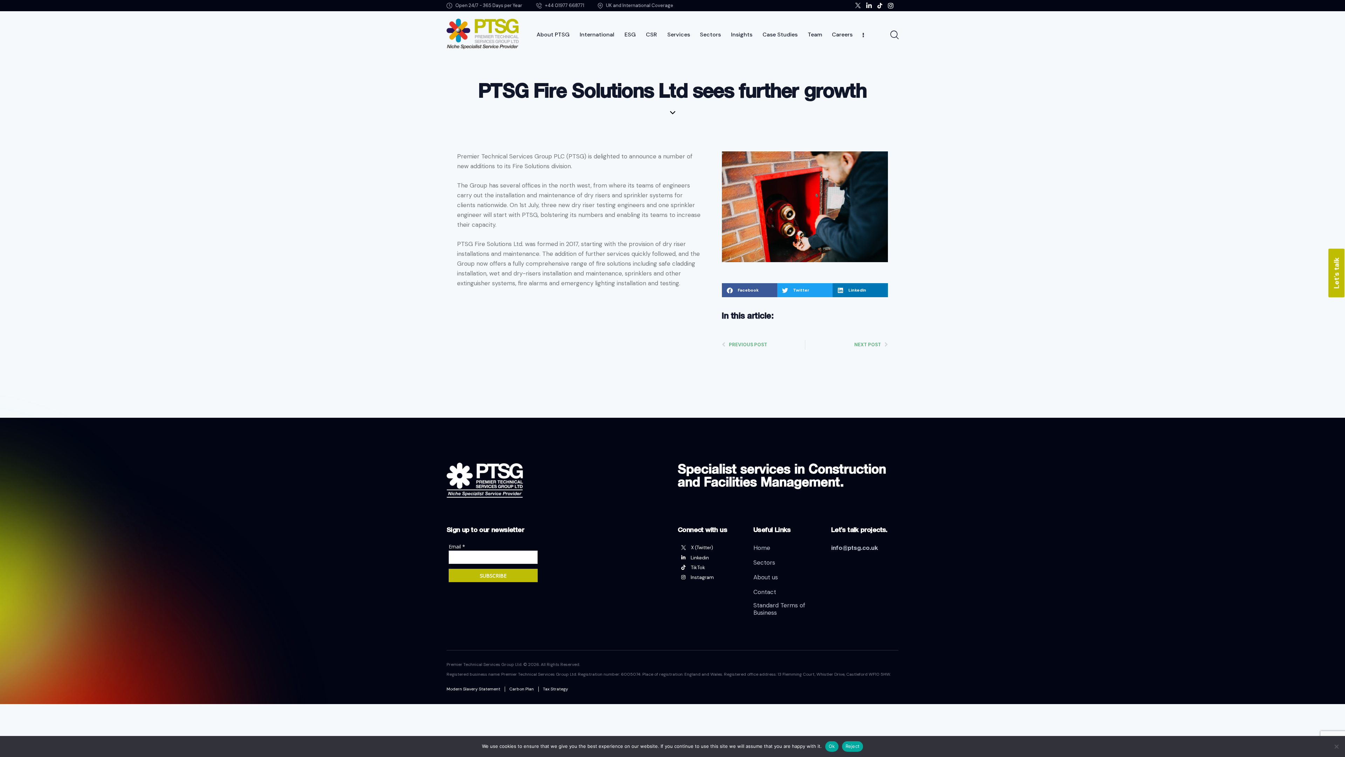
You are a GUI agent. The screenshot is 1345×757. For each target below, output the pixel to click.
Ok (832, 746)
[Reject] (1336, 746)
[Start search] (894, 35)
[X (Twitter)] (710, 548)
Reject (853, 746)
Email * (457, 546)
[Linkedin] (710, 557)
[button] (749, 290)
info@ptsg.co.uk (854, 547)
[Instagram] (710, 577)
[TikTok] (710, 567)
